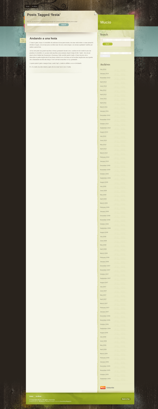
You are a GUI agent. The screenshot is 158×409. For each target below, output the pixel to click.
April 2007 (103, 299)
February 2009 (104, 207)
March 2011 (103, 107)
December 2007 (105, 266)
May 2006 (103, 345)
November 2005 (105, 370)
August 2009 (104, 182)
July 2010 (103, 136)
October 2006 (104, 324)
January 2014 (104, 73)
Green (24, 22)
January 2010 (104, 161)
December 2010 (105, 115)
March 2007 (104, 303)
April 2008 (103, 249)
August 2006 (104, 333)
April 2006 (103, 349)
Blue (24, 14)
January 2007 (104, 312)
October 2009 (104, 174)
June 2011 (103, 98)
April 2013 (103, 82)
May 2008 (103, 245)
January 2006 (104, 362)
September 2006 (105, 328)
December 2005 (105, 366)
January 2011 (104, 111)
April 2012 (103, 94)
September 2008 (105, 228)
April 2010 (103, 149)
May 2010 (103, 144)
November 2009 (105, 170)
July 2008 (103, 236)
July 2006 (103, 337)
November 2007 (105, 270)
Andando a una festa (43, 38)
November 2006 (105, 320)
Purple (24, 30)
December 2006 (105, 316)
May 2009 (103, 195)
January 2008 (104, 261)
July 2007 (103, 287)
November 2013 (105, 78)
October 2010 (104, 124)
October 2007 (104, 274)
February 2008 (104, 257)
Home (27, 6)
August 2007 (104, 282)
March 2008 (104, 253)
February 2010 (104, 157)
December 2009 (105, 165)
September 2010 (105, 128)
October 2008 (104, 224)
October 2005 (104, 374)
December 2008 (105, 216)
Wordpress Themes (44, 401)
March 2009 (104, 203)
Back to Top (125, 399)
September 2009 (105, 178)
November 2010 (105, 119)
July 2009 (103, 186)
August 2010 (104, 132)
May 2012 (103, 90)
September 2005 (105, 379)
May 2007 (103, 295)
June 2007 (103, 291)
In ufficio (34, 6)
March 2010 (104, 153)
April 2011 (103, 103)
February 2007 (104, 307)
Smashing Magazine (65, 401)
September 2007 (105, 278)
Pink (24, 26)
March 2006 (104, 353)
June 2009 (103, 190)
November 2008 (105, 220)
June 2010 (103, 140)
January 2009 (104, 211)
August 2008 (104, 232)
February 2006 (104, 358)
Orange (24, 18)
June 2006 (103, 341)
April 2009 (103, 199)
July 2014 (103, 69)
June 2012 (103, 86)
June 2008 (103, 241)
